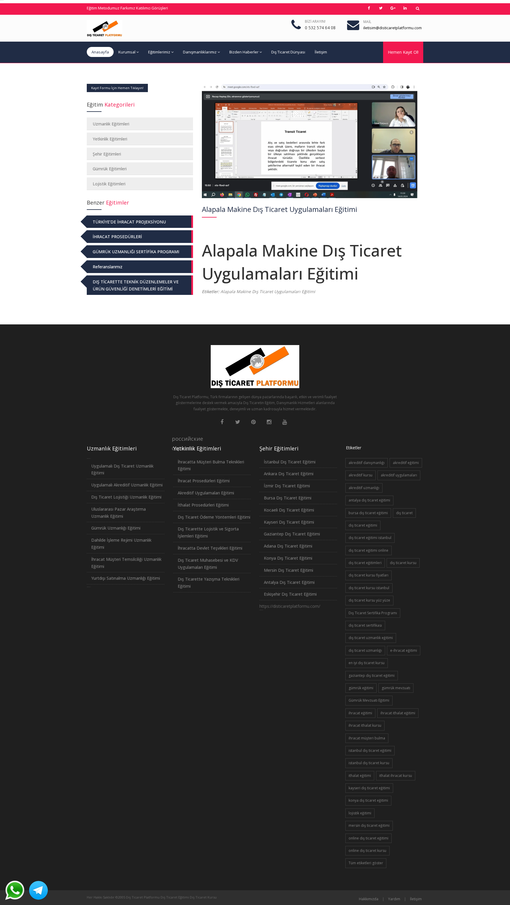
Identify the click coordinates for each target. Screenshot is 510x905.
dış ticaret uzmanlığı (365, 650)
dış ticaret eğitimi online (368, 550)
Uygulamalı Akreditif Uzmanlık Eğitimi (127, 485)
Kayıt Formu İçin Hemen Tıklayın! (117, 88)
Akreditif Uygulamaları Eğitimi (206, 493)
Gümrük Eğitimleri (110, 168)
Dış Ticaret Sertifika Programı (373, 612)
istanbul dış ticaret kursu (369, 762)
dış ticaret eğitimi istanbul (370, 537)
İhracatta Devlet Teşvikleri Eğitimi (210, 548)
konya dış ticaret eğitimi (368, 800)
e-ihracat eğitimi (403, 650)
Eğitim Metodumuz (103, 8)
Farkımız (127, 8)
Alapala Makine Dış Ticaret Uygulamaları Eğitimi (267, 291)
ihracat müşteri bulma (367, 738)
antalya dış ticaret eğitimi (369, 500)
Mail (367, 21)
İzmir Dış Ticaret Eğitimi (287, 486)
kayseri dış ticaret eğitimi (369, 787)
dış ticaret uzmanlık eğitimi (371, 637)
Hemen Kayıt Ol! (403, 52)
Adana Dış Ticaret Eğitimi (288, 546)
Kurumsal (126, 52)
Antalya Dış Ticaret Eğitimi (289, 582)
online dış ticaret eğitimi (368, 838)
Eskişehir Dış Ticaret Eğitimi (290, 594)
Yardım (394, 898)
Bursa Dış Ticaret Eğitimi (287, 498)
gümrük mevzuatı (396, 687)
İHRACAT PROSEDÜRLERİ (117, 236)
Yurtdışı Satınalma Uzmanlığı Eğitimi (125, 578)
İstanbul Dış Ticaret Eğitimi (290, 462)
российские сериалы (176, 439)
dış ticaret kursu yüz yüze (369, 600)
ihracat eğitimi (360, 712)
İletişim (321, 52)
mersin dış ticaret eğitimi (369, 825)
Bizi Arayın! (315, 21)
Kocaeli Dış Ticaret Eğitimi (289, 510)
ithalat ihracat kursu (395, 775)
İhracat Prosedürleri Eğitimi (204, 480)
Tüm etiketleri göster (366, 862)
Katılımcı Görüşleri (152, 8)
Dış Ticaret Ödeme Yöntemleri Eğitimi (214, 517)
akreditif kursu (360, 475)
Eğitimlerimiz (159, 52)
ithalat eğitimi (360, 775)
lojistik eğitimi (360, 813)
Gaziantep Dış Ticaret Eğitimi (292, 534)
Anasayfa (100, 52)
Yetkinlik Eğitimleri (110, 139)
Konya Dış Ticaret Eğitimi (288, 558)
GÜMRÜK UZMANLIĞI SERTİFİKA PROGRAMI (136, 251)
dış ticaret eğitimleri (365, 562)
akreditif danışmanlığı (367, 462)
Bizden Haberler (244, 52)
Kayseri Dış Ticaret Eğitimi (289, 522)
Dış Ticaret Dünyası (288, 52)
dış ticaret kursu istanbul (369, 587)
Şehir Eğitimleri (107, 154)
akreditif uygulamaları (399, 475)
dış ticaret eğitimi (363, 525)
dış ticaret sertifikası (365, 625)
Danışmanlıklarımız (200, 52)
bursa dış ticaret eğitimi (368, 512)
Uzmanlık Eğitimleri (111, 124)
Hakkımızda (368, 898)
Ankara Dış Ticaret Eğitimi (288, 473)
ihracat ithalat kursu (365, 725)
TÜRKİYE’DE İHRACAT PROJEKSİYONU (129, 222)
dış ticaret (404, 512)
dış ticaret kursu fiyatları (368, 575)
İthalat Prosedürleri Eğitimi (203, 505)
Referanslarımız (107, 266)
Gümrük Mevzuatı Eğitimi (369, 700)
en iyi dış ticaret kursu (367, 662)
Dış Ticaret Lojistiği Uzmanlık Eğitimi (126, 497)
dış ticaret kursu (403, 562)
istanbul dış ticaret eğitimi (370, 750)
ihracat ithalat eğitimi (397, 712)
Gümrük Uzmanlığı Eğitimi (115, 528)
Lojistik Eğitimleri (109, 184)
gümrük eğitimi (361, 687)
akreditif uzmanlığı (364, 487)
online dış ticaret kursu (367, 850)
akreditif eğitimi (406, 462)
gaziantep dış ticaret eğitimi (372, 675)
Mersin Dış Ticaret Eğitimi (288, 570)
